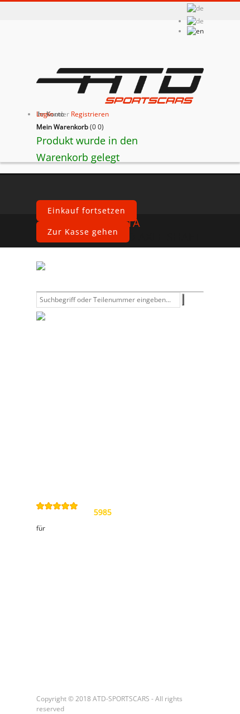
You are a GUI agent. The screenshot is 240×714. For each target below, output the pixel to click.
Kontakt (59, 367)
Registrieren (90, 114)
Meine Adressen (77, 624)
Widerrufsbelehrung (85, 434)
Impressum (67, 453)
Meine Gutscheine (81, 662)
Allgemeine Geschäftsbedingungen (92, 391)
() (70, 127)
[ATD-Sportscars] (120, 87)
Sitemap (60, 472)
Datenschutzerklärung (90, 415)
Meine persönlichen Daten (98, 643)
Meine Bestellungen (84, 586)
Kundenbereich (75, 563)
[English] (195, 31)
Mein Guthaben (75, 605)
